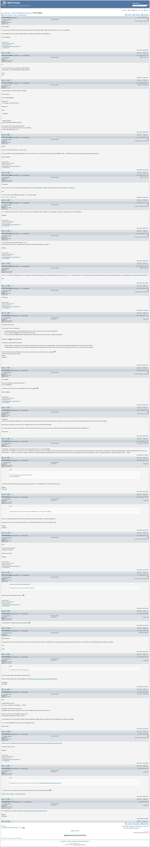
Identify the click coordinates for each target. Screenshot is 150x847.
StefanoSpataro (6, 412)
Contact (63, 841)
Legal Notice (74, 841)
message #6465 (14, 315)
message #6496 (16, 575)
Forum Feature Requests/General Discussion (21, 13)
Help (130, 10)
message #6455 (14, 17)
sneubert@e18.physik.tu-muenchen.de (10, 46)
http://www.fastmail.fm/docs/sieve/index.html (51, 743)
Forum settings (6, 17)
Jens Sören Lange (7, 85)
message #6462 (16, 266)
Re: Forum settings (7, 55)
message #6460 (16, 202)
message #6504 (14, 630)
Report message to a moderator (142, 49)
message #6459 (16, 175)
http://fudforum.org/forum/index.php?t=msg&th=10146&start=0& (42, 678)
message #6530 (18, 801)
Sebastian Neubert (7, 19)
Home (146, 10)
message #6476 (25, 535)
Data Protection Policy (84, 841)
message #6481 (14, 535)
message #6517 (14, 734)
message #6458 (16, 137)
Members (136, 10)
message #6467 (14, 370)
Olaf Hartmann (6, 57)
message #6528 (14, 768)
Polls (15, 15)
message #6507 (14, 692)
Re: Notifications (7, 315)
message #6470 (14, 410)
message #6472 (14, 441)
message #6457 (26, 575)
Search (125, 10)
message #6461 (16, 233)
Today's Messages (8, 15)
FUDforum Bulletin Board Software (79, 844)
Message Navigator (22, 15)
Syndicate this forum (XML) (139, 832)
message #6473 (14, 460)
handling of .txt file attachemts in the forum (139, 826)
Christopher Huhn (7, 317)
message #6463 (16, 288)
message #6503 (14, 613)
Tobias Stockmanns (7, 632)
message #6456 (16, 55)
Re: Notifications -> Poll (8, 801)
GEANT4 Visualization (134, 828)
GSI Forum (7, 13)
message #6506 (14, 656)
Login (142, 10)
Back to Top (75, 830)
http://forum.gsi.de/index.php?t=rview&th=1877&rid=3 (35, 810)
